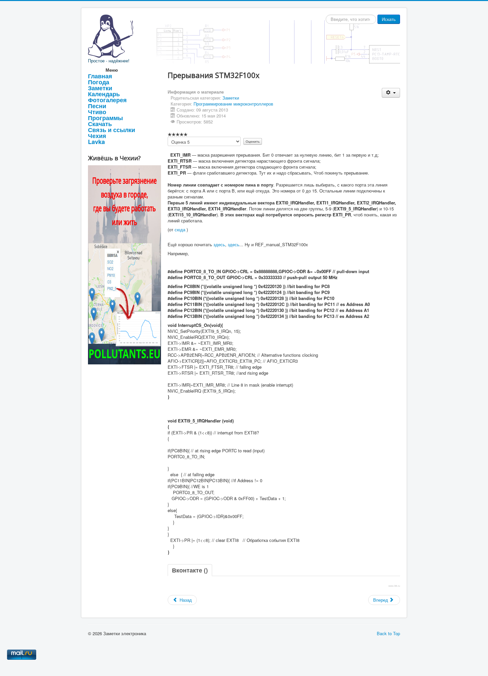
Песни (97, 106)
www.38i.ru (394, 586)
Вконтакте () (190, 570)
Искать (389, 19)
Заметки (100, 88)
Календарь (104, 94)
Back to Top (388, 633)
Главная (100, 76)
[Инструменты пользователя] (391, 93)
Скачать (100, 124)
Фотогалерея (107, 100)
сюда (180, 229)
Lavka (96, 142)
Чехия (97, 136)
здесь (219, 244)
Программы (105, 118)
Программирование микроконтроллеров (233, 104)
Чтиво (97, 112)
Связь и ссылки (111, 130)
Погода (98, 82)
